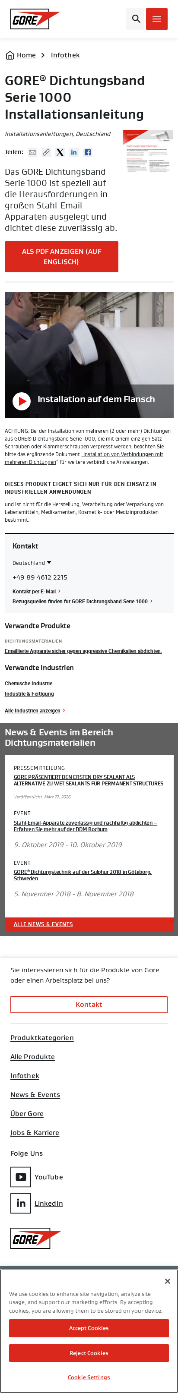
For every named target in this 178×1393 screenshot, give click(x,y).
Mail (32, 152)
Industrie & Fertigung (29, 693)
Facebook (87, 152)
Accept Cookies (89, 1328)
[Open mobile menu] (157, 19)
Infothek (65, 55)
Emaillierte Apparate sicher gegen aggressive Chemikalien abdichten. (83, 650)
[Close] (167, 1281)
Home (26, 55)
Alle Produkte (32, 1056)
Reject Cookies (89, 1353)
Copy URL (46, 152)
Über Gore (27, 1113)
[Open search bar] (135, 19)
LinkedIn (49, 1203)
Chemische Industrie (28, 683)
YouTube (49, 1177)
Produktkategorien (42, 1037)
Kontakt (89, 1004)
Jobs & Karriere (35, 1132)
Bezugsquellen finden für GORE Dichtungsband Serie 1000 (80, 601)
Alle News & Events (43, 924)
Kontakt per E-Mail (34, 591)
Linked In (74, 152)
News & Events (35, 1094)
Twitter (60, 152)
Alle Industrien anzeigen (32, 710)
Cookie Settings (89, 1377)
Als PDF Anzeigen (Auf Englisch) (61, 256)
